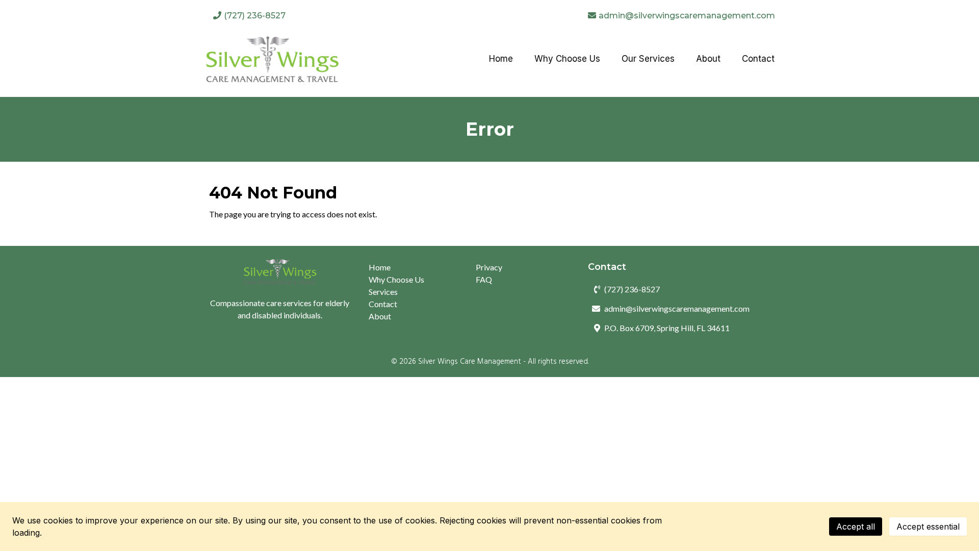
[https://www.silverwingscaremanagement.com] (272, 59)
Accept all (855, 526)
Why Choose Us (396, 279)
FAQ (484, 279)
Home (380, 267)
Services (383, 291)
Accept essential (928, 526)
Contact (383, 304)
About (380, 316)
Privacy (489, 267)
